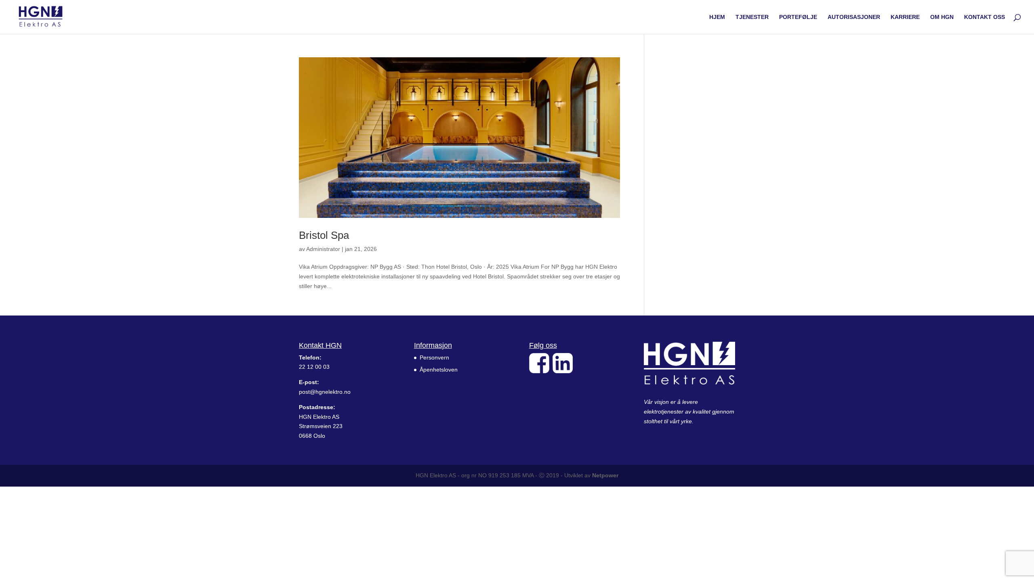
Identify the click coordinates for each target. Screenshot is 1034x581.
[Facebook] (539, 371)
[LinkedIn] (563, 371)
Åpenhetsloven (439, 369)
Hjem (717, 17)
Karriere (905, 17)
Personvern (434, 357)
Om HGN (942, 17)
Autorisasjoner (854, 17)
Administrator (323, 249)
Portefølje (798, 17)
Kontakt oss (984, 17)
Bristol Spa (324, 235)
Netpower (605, 475)
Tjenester (752, 17)
